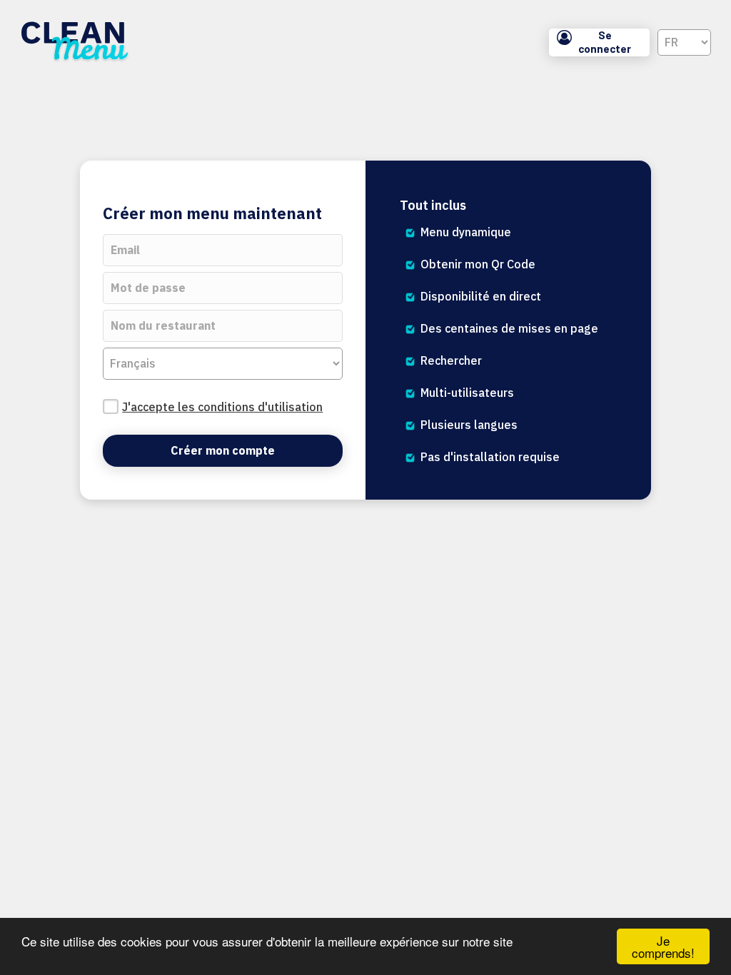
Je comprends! (663, 946)
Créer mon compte (223, 450)
